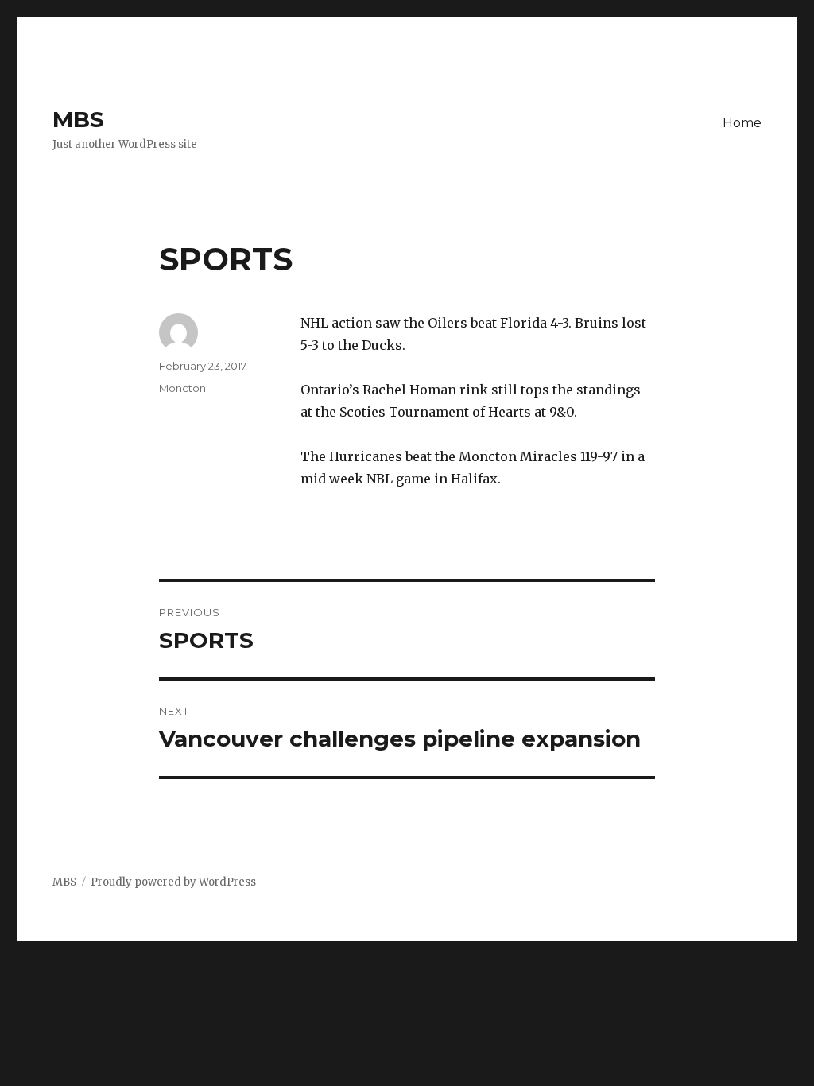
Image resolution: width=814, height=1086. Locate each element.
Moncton (182, 388)
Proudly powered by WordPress (173, 882)
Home (742, 122)
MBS (78, 119)
